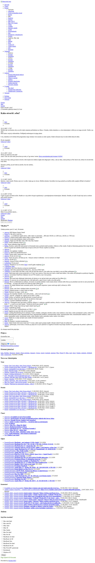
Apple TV (11, 44)
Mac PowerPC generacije (10, 548)
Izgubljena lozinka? (13, 346)
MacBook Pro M (8, 545)
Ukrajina (11, 379)
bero (5, 122)
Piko (57, 353)
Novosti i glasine (13, 84)
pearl (5, 146)
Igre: (11, 435)
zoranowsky (7, 354)
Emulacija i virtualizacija (15, 34)
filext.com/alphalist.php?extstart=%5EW (50, 156)
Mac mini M (7, 523)
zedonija (83, 353)
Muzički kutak (13, 370)
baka (2, 353)
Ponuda (10, 54)
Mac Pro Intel (7, 532)
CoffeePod (7, 263)
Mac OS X (11, 21)
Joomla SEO (12, 560)
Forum (3, 102)
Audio (10, 29)
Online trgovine (12, 83)
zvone (6, 273)
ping (5, 244)
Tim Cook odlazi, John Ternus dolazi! (20, 365)
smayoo (6, 232)
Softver (10, 19)
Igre (9, 33)
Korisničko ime (5, 336)
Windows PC (7, 552)
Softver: (26, 422)
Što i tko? (11, 88)
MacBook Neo (7, 541)
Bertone (10, 220)
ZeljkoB (89, 353)
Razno (10, 14)
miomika (7, 270)
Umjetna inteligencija (15, 374)
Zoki (2, 354)
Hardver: (15, 425)
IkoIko (6, 242)
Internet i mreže (12, 28)
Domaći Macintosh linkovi (16, 74)
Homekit (10, 49)
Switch (10, 36)
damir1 (18, 353)
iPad (9, 43)
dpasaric (6, 239)
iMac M (5, 528)
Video (10, 24)
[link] (25, 264)
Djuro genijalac (25, 353)
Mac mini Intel (7, 521)
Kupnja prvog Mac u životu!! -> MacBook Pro (23, 367)
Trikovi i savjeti (12, 78)
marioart (53, 353)
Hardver (10, 18)
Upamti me (12, 344)
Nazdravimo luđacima (14, 89)
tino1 (74, 353)
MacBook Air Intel (8, 537)
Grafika (10, 26)
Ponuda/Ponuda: (21, 442)
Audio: (9, 423)
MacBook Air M (8, 539)
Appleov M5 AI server (16, 372)
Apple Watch (12, 46)
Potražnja (11, 56)
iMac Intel (6, 525)
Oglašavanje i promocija (15, 91)
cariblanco (7, 271)
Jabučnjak (11, 11)
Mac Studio (6, 530)
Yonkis (6, 292)
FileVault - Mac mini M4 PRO (18, 380)
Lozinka (3, 340)
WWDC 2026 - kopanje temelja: (32, 493)
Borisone (12, 353)
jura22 (6, 307)
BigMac (6, 353)
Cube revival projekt (21, 382)
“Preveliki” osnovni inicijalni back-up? (19, 375)
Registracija (4, 346)
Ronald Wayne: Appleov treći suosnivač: (35, 499)
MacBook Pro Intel (9, 543)
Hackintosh (6, 550)
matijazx (6, 236)
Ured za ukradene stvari (15, 13)
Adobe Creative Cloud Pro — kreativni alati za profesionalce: (42, 489)
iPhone (10, 41)
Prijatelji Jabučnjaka (14, 81)
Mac (2, 104)
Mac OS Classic (13, 23)
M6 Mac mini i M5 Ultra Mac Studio (21, 377)
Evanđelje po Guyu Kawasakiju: (32, 488)
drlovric (6, 251)
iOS (9, 48)
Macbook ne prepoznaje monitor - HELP (22, 384)
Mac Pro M (6, 534)
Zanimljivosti (12, 76)
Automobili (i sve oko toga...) (17, 369)
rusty (70, 353)
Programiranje (12, 31)
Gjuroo (6, 254)
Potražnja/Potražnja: (16, 451)
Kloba (6, 258)
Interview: (17, 417)
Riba (5, 321)
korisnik (47, 353)
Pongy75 (7, 234)
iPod (9, 39)
